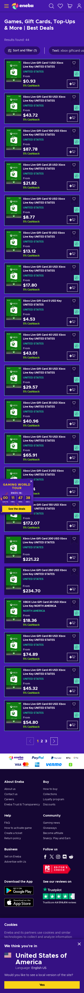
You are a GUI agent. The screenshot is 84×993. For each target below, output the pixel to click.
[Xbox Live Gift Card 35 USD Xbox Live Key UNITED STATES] (42, 414)
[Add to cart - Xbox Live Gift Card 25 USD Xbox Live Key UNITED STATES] (72, 186)
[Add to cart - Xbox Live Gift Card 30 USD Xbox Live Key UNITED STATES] (72, 390)
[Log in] (79, 6)
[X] (52, 856)
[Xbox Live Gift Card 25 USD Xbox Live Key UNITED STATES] (42, 176)
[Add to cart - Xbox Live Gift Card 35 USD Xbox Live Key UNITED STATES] (72, 424)
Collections (50, 794)
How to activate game (18, 828)
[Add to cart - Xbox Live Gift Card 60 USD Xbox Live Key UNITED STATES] (72, 725)
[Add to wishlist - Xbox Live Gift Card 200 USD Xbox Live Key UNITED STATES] (74, 540)
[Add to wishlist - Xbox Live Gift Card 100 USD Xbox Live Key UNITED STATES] (74, 132)
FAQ (7, 823)
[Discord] (64, 856)
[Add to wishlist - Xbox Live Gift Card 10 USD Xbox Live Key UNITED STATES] (74, 200)
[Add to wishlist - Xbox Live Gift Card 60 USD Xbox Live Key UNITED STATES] (74, 705)
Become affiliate (53, 833)
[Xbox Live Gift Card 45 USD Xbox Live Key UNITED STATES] (42, 681)
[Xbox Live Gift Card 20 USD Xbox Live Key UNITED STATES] (42, 278)
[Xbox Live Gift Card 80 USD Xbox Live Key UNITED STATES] (42, 647)
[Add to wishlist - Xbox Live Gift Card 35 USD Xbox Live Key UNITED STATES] (74, 404)
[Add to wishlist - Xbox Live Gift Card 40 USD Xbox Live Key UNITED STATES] (74, 336)
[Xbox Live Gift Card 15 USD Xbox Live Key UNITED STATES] (42, 244)
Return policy (12, 838)
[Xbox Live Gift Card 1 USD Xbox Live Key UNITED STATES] (42, 74)
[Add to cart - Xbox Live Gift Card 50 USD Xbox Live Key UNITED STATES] (72, 118)
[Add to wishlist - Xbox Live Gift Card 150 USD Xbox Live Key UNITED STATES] (74, 506)
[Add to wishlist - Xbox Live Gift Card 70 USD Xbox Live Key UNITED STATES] (74, 438)
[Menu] (6, 6)
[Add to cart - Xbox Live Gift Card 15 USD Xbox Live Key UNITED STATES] (72, 254)
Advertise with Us (15, 861)
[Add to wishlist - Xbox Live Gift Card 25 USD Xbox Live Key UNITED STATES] (74, 166)
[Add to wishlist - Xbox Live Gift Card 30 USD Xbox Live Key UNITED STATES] (74, 370)
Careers (9, 799)
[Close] (79, 944)
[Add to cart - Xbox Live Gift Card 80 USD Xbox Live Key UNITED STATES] (72, 657)
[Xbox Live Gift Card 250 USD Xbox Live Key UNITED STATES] (42, 581)
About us (10, 789)
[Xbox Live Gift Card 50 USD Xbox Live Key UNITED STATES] (42, 108)
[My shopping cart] (70, 6)
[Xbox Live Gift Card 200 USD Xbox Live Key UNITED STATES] (42, 549)
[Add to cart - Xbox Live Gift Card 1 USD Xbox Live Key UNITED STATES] (72, 84)
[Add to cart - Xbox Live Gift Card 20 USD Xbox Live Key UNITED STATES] (72, 288)
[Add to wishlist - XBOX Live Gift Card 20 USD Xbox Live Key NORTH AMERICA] (74, 603)
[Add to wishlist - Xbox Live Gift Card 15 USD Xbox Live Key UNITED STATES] (74, 234)
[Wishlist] (60, 6)
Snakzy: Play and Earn (56, 838)
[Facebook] (45, 856)
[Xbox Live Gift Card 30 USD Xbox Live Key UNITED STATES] (42, 380)
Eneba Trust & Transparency (22, 804)
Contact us (10, 794)
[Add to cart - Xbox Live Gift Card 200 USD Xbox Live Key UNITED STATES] (72, 557)
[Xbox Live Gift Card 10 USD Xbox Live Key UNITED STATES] (42, 210)
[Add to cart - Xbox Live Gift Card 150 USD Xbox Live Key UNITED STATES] (72, 526)
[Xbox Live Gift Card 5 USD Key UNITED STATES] (42, 312)
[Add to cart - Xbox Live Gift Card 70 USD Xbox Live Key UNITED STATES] (72, 458)
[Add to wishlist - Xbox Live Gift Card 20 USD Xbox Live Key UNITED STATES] (74, 268)
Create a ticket (13, 833)
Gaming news (51, 823)
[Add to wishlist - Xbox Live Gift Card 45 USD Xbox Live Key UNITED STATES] (74, 671)
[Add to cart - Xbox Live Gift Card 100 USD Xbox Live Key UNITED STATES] (72, 152)
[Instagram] (58, 856)
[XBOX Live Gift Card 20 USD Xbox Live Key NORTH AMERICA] (42, 613)
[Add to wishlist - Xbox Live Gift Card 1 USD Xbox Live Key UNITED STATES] (74, 64)
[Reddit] (71, 856)
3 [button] (46, 741)
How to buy (50, 789)
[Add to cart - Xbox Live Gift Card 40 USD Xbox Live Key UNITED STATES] (72, 356)
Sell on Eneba (12, 856)
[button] (54, 741)
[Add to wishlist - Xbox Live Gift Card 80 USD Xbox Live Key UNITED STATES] (74, 637)
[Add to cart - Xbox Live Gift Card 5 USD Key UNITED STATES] (72, 322)
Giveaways (50, 828)
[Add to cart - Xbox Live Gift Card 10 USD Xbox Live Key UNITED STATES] (72, 220)
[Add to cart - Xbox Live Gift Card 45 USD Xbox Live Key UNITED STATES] (72, 691)
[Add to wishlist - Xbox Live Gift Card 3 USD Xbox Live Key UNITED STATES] (74, 472)
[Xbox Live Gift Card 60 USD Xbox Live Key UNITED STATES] (42, 715)
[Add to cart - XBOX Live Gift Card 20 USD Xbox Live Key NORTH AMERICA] (72, 623)
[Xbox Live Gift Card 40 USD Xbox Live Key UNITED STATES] (42, 346)
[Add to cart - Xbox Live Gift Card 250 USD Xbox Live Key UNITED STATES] (72, 589)
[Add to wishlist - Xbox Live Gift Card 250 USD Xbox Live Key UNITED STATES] (74, 571)
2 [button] (42, 741)
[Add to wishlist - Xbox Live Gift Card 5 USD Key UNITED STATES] (74, 302)
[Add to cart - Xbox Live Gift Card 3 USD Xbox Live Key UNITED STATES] (72, 492)
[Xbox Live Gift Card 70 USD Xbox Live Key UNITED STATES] (42, 448)
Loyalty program (53, 799)
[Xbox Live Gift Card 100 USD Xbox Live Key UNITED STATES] (42, 142)
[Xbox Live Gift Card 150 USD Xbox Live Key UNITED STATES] (42, 516)
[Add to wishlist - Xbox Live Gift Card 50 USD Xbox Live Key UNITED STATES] (74, 98)
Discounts (49, 804)
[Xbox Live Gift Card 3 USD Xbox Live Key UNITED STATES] (42, 482)
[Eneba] (22, 6)
